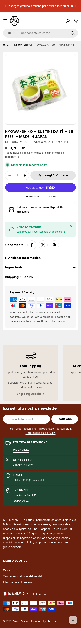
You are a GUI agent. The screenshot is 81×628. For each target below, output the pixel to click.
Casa (6, 45)
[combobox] (40, 33)
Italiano (37, 594)
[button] (5, 6)
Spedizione (28, 152)
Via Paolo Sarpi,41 (25, 495)
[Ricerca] (72, 33)
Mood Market (21, 621)
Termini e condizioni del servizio (51, 428)
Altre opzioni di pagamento (40, 196)
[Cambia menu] (5, 21)
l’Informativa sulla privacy (41, 432)
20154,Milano (22, 501)
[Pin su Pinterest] (54, 244)
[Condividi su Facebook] (31, 244)
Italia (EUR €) (16, 593)
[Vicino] (71, 226)
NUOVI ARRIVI (23, 45)
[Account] (68, 21)
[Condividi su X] (43, 244)
